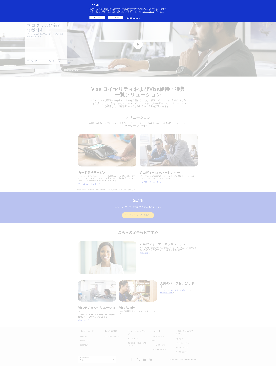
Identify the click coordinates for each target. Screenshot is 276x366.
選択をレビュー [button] (131, 17)
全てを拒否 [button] (115, 17)
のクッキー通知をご (148, 12)
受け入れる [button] (97, 17)
